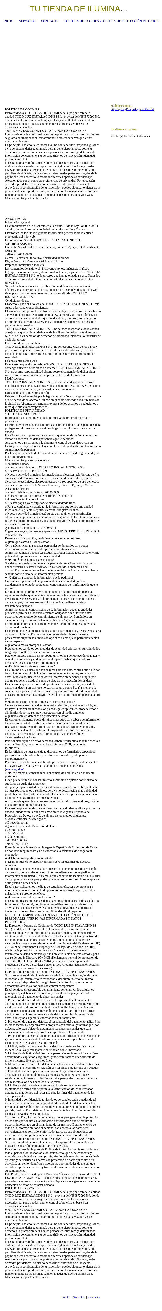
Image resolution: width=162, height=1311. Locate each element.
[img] (147, 9)
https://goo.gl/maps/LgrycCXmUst (132, 109)
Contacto (94, 1297)
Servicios (79, 1297)
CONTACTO (50, 21)
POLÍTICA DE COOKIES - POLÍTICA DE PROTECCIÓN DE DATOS (111, 21)
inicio (65, 1297)
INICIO (8, 21)
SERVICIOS (27, 21)
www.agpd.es (14, 769)
